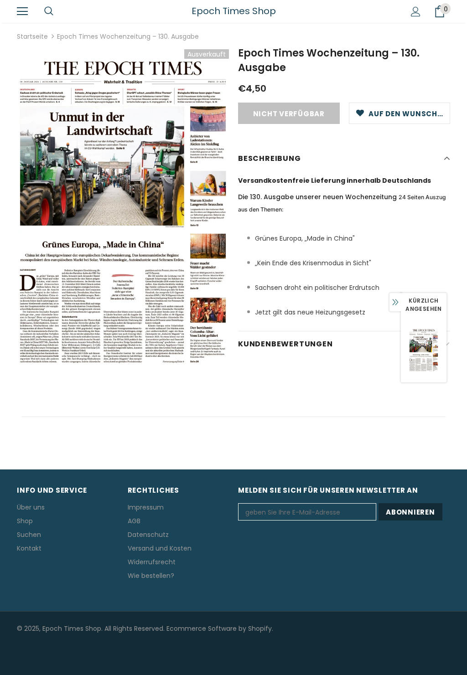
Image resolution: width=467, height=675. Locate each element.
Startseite (32, 36)
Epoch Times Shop (234, 11)
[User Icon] (415, 11)
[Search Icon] (48, 11)
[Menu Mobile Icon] (22, 11)
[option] (123, 207)
